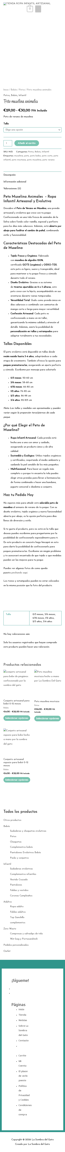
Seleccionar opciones (16, 718)
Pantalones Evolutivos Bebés (25, 852)
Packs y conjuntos (19, 858)
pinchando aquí (19, 573)
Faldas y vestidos (19, 890)
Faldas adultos (18, 912)
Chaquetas (15, 842)
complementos (17, 923)
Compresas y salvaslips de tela (26, 934)
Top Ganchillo (17, 917)
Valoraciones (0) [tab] (12, 188)
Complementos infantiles (23, 874)
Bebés (6, 826)
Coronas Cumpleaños (21, 896)
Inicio (6, 90)
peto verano (48, 160)
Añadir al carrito (27, 143)
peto (26, 156)
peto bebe (35, 156)
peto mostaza (19, 160)
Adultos (7, 902)
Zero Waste (9, 929)
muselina (18, 156)
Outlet (7, 951)
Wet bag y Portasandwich (24, 939)
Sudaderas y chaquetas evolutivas (28, 831)
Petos (13, 836)
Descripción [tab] (9, 175)
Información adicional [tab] (14, 182)
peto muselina (34, 160)
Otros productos (12, 820)
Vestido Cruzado (19, 880)
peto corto (47, 156)
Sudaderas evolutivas (21, 869)
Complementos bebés (21, 847)
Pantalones (16, 885)
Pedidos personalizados (16, 945)
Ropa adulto (17, 906)
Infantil (7, 864)
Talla (6, 124)
